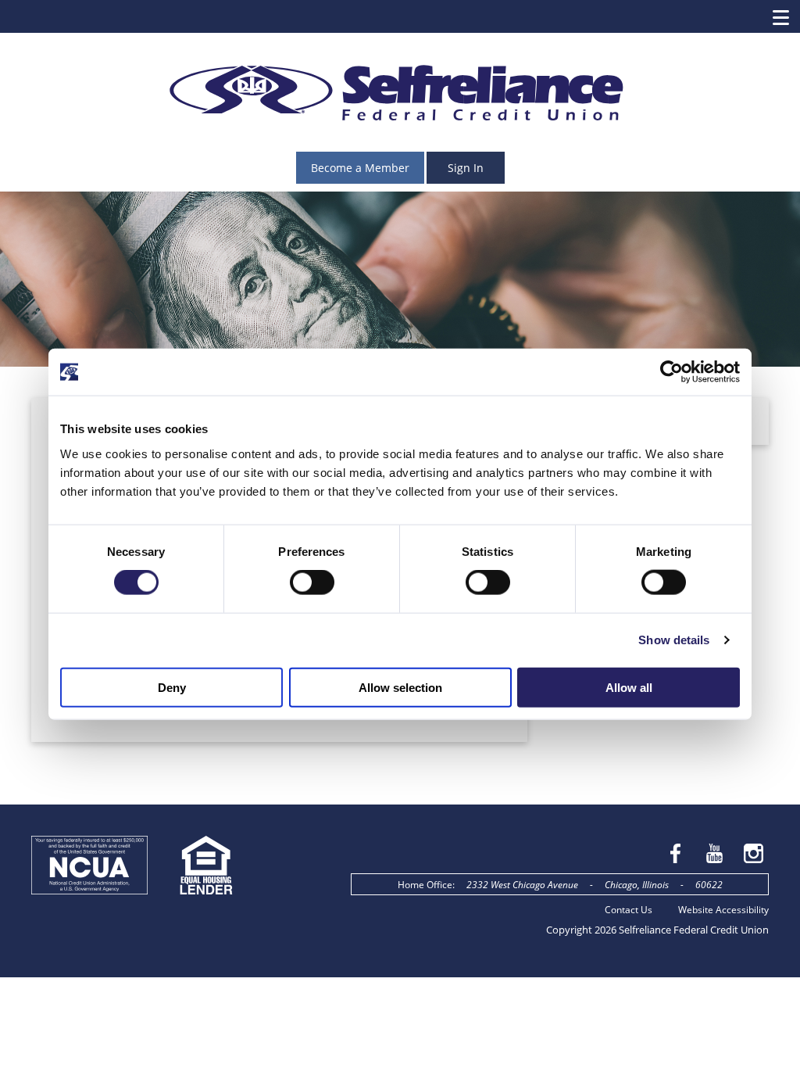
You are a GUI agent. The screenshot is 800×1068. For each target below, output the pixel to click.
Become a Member (360, 167)
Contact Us (628, 909)
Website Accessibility (723, 909)
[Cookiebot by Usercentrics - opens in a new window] (671, 372)
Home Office (425, 884)
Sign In (466, 167)
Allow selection (400, 686)
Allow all (628, 686)
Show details (673, 640)
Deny (172, 686)
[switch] (312, 582)
